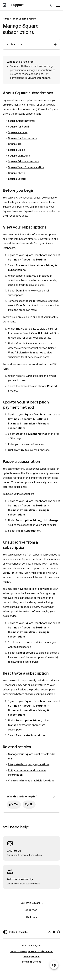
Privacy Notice (32, 956)
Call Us (30, 917)
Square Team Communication (26, 167)
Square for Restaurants (22, 138)
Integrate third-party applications (28, 764)
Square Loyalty (17, 178)
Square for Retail (18, 126)
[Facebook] (54, 931)
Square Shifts (16, 173)
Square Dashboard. (39, 77)
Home (6, 18)
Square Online (16, 149)
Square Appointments (21, 120)
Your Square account (24, 18)
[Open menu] (58, 5)
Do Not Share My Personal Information (31, 951)
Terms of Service (31, 961)
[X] (49, 931)
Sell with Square (31, 902)
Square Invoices (17, 132)
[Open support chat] (54, 965)
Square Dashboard (36, 255)
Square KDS (15, 144)
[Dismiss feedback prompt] (54, 797)
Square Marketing (19, 155)
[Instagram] (58, 931)
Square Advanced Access (23, 161)
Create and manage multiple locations (31, 780)
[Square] (4, 5)
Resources (30, 910)
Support (17, 5)
